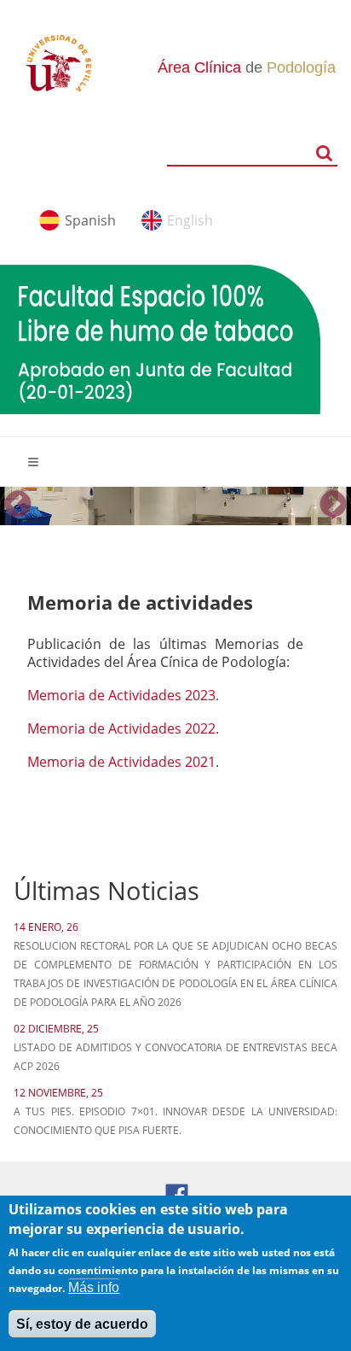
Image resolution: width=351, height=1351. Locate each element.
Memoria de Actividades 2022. (123, 728)
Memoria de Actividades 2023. (123, 695)
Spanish (90, 220)
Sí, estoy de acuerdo (82, 1324)
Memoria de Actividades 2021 (121, 761)
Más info (93, 1287)
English (190, 220)
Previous (18, 505)
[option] (175, 505)
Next (333, 505)
